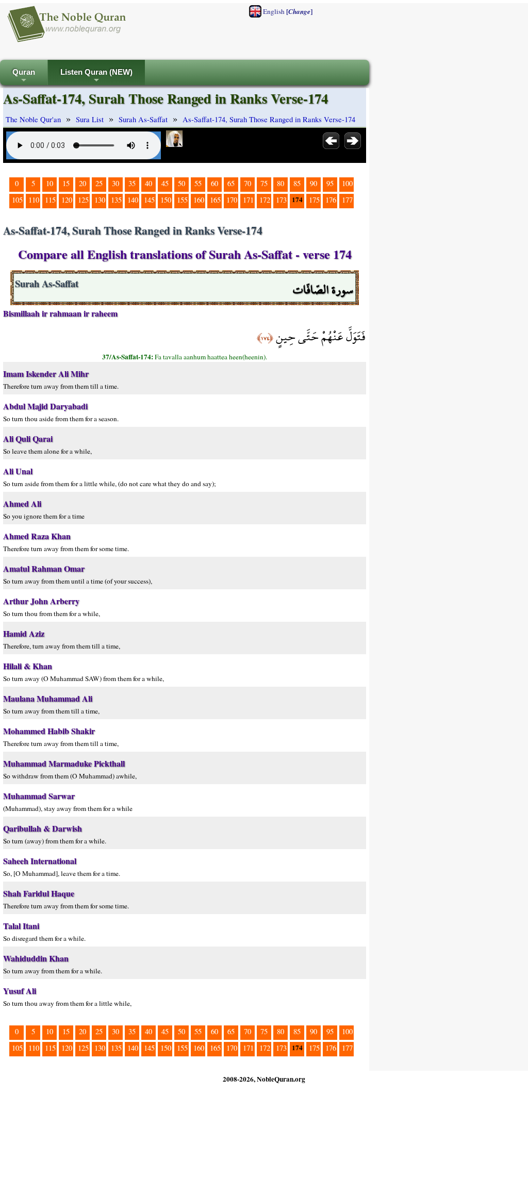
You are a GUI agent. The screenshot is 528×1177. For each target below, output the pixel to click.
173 (281, 200)
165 (215, 200)
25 (99, 183)
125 (83, 200)
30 (115, 183)
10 (49, 183)
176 (330, 200)
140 (132, 200)
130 (99, 200)
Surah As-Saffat (143, 119)
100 (347, 183)
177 (347, 200)
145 (149, 200)
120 (66, 200)
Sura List (90, 119)
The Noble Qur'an (33, 119)
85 (297, 183)
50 (181, 183)
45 (165, 183)
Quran (23, 76)
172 (264, 200)
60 (214, 183)
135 (116, 200)
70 (247, 183)
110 (33, 200)
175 (314, 200)
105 (17, 200)
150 (165, 200)
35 (132, 183)
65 (231, 183)
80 (280, 183)
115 (50, 200)
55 (198, 183)
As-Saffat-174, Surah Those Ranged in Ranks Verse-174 (269, 119)
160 (198, 200)
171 (248, 200)
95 (330, 183)
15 (66, 183)
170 (231, 200)
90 (313, 183)
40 (148, 183)
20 (82, 183)
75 (264, 183)
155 (182, 200)
